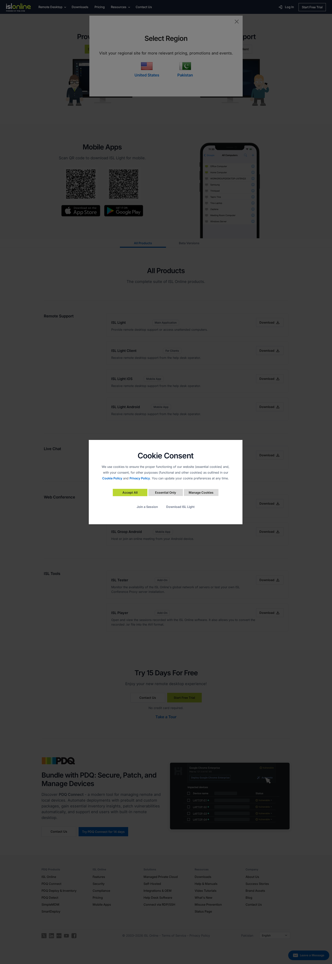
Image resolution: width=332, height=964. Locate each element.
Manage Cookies (201, 492)
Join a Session (147, 507)
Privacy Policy (139, 478)
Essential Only (165, 492)
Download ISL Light (180, 507)
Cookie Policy (112, 478)
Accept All (130, 492)
